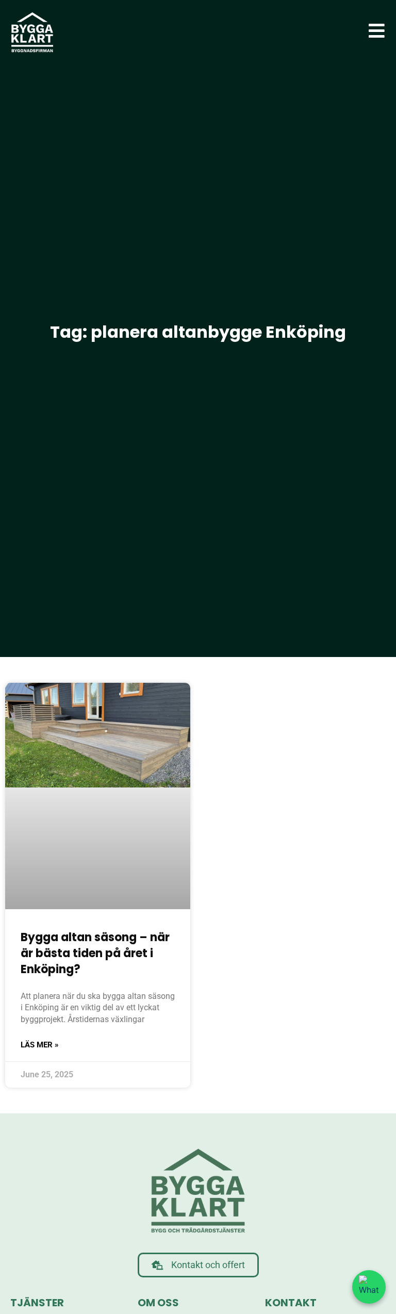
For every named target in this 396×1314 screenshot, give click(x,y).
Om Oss (158, 1302)
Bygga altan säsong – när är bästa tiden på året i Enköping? (95, 953)
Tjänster (37, 1302)
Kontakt (291, 1302)
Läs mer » (40, 1044)
